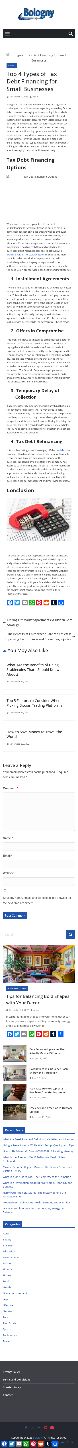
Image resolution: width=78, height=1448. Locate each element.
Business (8, 1245)
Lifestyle (8, 1305)
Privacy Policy (11, 1372)
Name (8, 838)
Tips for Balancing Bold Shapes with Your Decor (37, 999)
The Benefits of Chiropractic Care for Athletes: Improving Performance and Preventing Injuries (38, 636)
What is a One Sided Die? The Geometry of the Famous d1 (38, 1177)
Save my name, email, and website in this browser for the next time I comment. (37, 900)
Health (7, 1287)
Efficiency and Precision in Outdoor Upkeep (50, 1109)
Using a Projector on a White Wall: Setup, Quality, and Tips (38, 1145)
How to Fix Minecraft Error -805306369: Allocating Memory (38, 1151)
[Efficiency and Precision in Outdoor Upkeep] (14, 1112)
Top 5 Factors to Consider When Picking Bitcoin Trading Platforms (34, 703)
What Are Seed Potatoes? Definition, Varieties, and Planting (38, 1139)
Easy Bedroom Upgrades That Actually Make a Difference (47, 1051)
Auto (6, 1233)
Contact (8, 1395)
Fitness (7, 1275)
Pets (5, 1317)
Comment (10, 788)
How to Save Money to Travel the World (34, 734)
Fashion (7, 1263)
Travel (6, 1341)
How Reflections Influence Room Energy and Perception (49, 1070)
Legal (6, 1299)
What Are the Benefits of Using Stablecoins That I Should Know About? (33, 669)
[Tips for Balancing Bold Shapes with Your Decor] (39, 964)
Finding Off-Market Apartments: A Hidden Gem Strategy (39, 622)
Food (6, 1281)
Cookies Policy (12, 1387)
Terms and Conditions (16, 1379)
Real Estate (9, 1323)
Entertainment (11, 1257)
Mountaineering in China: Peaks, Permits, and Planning (36, 1202)
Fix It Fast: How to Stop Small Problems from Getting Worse (47, 1090)
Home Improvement (17, 988)
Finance (12, 65)
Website (8, 873)
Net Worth (9, 1311)
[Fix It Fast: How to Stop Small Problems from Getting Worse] (14, 1093)
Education (9, 1251)
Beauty (7, 1239)
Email (7, 855)
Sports (7, 1329)
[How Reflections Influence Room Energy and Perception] (14, 1073)
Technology (10, 1335)
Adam (35, 96)
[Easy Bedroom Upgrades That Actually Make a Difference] (14, 1054)
